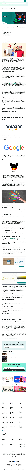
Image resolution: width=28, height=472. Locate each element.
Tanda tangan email (4, 408)
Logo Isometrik (20, 412)
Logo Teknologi (12, 412)
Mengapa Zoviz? (12, 440)
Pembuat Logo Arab (4, 413)
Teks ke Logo (3, 412)
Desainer (3, 444)
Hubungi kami (20, 439)
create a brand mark (17, 204)
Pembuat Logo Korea (4, 421)
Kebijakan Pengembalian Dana (18, 469)
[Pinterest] (15, 338)
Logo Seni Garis (20, 407)
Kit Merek (3, 403)
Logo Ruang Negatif (21, 413)
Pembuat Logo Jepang (4, 426)
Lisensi (23, 469)
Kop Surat (3, 407)
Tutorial (20, 4)
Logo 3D (20, 403)
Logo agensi (11, 423)
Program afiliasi (12, 444)
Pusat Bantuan (20, 440)
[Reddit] (11, 338)
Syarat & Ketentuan (13, 469)
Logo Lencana (20, 417)
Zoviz (14, 241)
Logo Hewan (11, 418)
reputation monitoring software (12, 83)
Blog (10, 443)
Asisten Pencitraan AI (4, 435)
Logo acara (11, 422)
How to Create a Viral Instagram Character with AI (14, 357)
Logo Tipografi (20, 422)
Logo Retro (20, 428)
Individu (3, 443)
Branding (13, 4)
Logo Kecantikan (12, 417)
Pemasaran (16, 4)
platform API (3, 439)
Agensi (3, 445)
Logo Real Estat (12, 408)
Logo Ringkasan (20, 423)
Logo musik (11, 421)
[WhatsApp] (13, 338)
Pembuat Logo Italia (4, 423)
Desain (6, 4)
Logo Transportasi (12, 426)
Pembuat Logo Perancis (5, 422)
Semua (3, 4)
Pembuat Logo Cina (4, 417)
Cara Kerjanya (20, 443)
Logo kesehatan (12, 413)
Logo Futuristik (20, 427)
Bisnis (23, 4)
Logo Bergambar (20, 408)
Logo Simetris (20, 418)
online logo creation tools (11, 238)
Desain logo (9, 4)
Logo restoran (12, 407)
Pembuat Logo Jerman (4, 418)
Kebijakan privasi (8, 469)
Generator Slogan (4, 433)
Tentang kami (11, 439)
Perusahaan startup (4, 440)
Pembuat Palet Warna (4, 434)
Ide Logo (11, 403)
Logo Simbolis (20, 421)
